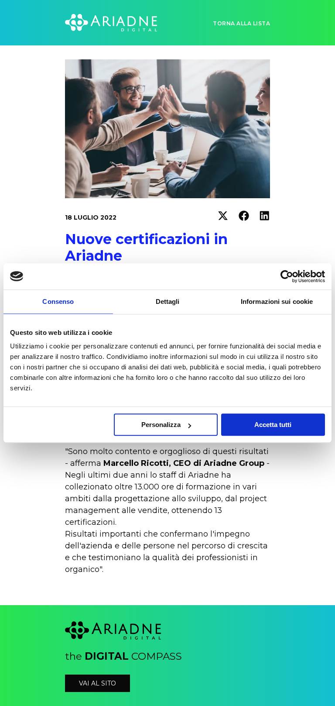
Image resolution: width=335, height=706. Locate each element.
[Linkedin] (265, 217)
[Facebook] (244, 217)
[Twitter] (223, 217)
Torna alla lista (241, 23)
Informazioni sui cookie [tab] (277, 301)
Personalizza (161, 424)
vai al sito (97, 683)
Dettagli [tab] (168, 301)
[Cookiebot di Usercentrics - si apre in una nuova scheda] (287, 276)
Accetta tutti (272, 424)
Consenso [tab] (58, 301)
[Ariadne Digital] (111, 22)
